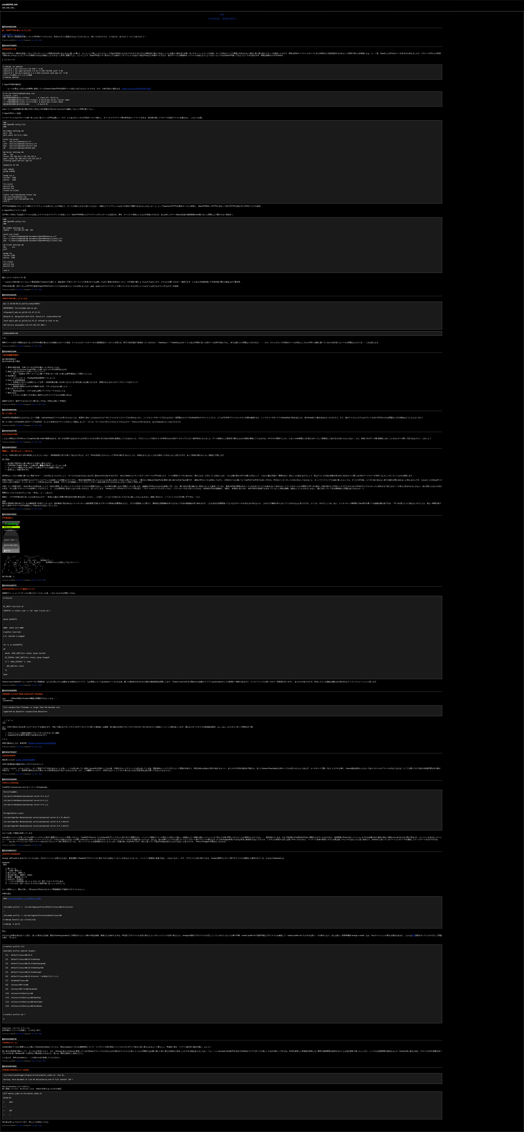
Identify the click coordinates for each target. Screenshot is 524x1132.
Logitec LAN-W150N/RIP (25, 760)
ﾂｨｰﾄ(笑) (38, 40)
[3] (218, 19)
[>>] (234, 19)
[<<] (210, 19)
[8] (231, 19)
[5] (223, 19)
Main (222, 14)
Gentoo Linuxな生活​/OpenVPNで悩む (136, 89)
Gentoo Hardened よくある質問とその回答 (24, 899)
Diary (33, 404)
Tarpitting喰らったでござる (13, 35)
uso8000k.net (10, 4)
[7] (229, 19)
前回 (413, 935)
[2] (216, 19)
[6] (226, 19)
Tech (33, 40)
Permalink (20, 40)
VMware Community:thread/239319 (42, 743)
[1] (213, 19)
